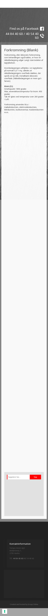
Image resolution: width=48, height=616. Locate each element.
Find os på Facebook (24, 28)
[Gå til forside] (24, 532)
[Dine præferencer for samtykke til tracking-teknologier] (4, 611)
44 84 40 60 (14, 34)
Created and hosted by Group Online (24, 604)
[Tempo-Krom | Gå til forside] (24, 17)
